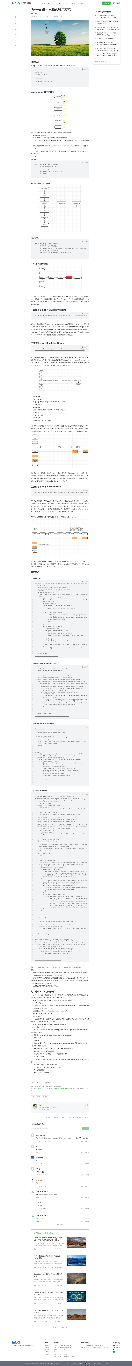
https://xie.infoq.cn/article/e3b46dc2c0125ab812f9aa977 (56, 1088)
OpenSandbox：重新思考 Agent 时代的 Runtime (48, 1275)
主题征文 (60, 3)
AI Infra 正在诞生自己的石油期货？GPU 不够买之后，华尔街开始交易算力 (107, 55)
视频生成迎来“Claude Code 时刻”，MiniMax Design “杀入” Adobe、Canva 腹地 (107, 34)
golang (73, 3)
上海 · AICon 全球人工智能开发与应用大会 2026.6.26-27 (94, 1347)
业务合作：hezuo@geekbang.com (62, 1347)
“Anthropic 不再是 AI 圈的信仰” (106, 38)
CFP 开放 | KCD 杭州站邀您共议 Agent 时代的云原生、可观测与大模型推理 (108, 49)
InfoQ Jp (118, 1347)
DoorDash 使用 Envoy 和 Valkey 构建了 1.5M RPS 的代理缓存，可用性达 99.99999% (48, 1239)
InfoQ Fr (118, 1349)
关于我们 (47, 1345)
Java (33, 1096)
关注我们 (47, 1354)
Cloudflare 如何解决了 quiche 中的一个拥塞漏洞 (48, 1311)
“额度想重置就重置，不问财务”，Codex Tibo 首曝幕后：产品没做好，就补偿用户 (107, 17)
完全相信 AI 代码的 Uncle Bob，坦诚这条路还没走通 (107, 22)
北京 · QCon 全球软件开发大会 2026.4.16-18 (92, 1345)
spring (38, 1096)
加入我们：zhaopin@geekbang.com (63, 1352)
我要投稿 (47, 1347)
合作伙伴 (47, 1349)
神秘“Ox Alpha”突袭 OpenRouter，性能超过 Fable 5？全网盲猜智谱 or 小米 (108, 28)
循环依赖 (45, 1096)
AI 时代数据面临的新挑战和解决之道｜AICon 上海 (48, 1257)
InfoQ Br (118, 1352)
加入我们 (47, 1352)
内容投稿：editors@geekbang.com (62, 1345)
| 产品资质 (105, 1363)
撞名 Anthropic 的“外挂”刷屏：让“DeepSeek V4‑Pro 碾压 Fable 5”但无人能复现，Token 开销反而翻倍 (107, 43)
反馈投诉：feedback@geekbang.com (63, 1349)
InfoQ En (118, 1345)
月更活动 (51, 3)
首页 (43, 3)
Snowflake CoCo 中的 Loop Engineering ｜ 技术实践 (48, 1293)
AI (66, 3)
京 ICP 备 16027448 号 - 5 (77, 1363)
